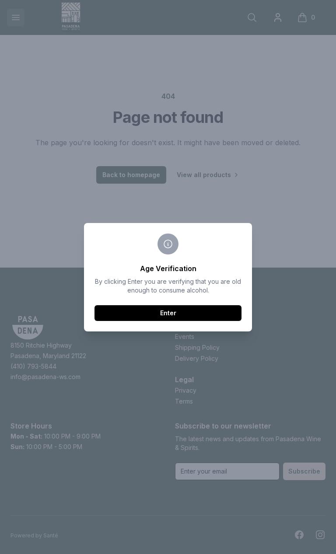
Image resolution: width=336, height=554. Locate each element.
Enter (168, 313)
